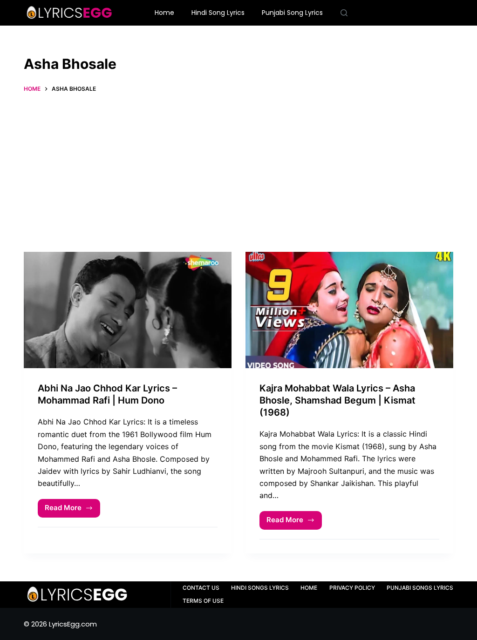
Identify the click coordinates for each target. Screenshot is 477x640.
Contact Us (201, 587)
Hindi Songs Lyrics (260, 587)
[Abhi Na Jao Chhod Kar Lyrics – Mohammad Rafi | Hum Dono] (128, 310)
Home (164, 12)
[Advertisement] (238, 168)
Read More (72, 510)
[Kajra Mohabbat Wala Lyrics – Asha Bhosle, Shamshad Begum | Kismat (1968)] (349, 310)
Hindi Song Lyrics (218, 12)
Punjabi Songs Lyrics (420, 587)
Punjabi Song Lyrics (292, 12)
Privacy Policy (352, 587)
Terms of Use (203, 600)
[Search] (344, 12)
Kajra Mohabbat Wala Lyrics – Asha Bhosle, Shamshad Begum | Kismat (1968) (337, 400)
